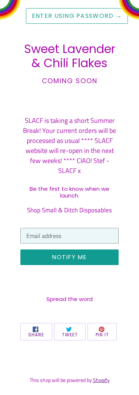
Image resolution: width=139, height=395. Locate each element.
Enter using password (77, 16)
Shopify (101, 380)
